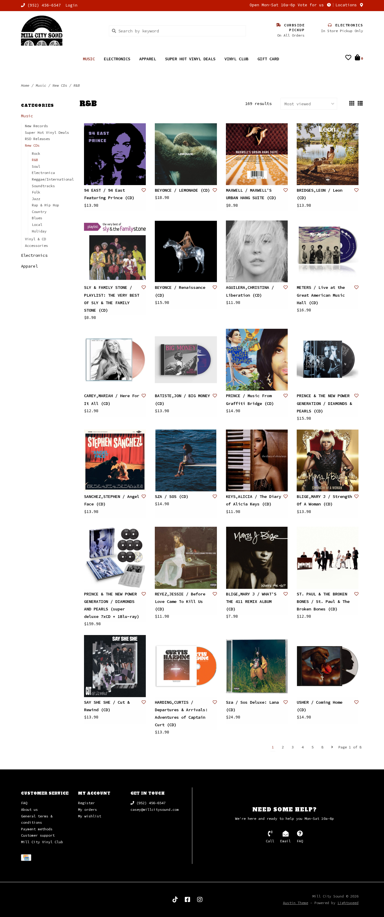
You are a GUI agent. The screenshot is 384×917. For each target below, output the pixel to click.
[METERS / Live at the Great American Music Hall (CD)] (327, 251)
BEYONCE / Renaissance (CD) (180, 291)
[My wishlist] (348, 58)
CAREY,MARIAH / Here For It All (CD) (111, 399)
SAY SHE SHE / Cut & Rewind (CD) (107, 706)
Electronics (117, 58)
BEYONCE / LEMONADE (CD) (182, 190)
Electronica (43, 172)
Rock (36, 153)
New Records (36, 126)
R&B (77, 85)
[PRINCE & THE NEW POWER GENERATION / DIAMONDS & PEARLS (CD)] (327, 360)
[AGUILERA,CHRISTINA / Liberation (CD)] (257, 251)
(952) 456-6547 (150, 803)
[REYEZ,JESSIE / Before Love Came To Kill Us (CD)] (186, 558)
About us (29, 809)
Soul (36, 166)
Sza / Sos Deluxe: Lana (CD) (252, 706)
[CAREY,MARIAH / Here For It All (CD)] (115, 360)
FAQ (24, 803)
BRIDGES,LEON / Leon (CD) (319, 193)
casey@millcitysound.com (154, 809)
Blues (37, 218)
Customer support (38, 835)
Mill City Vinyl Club (42, 842)
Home (25, 85)
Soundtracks (43, 186)
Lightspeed (348, 903)
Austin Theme (295, 903)
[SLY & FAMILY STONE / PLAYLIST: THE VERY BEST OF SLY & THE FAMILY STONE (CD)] (115, 251)
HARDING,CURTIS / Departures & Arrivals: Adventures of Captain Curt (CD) (181, 714)
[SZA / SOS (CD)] (186, 460)
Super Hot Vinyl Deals (190, 58)
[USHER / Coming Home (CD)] (327, 666)
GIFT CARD (268, 58)
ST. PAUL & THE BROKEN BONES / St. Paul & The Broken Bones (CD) (323, 601)
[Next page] (332, 747)
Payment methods (36, 829)
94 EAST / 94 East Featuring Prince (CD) (109, 193)
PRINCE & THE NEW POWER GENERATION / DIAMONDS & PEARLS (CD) (324, 403)
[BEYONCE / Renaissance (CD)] (186, 251)
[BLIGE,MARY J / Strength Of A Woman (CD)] (327, 460)
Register (86, 803)
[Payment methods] (27, 858)
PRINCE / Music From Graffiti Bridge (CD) (250, 399)
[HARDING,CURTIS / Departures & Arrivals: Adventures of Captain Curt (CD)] (186, 666)
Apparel (147, 58)
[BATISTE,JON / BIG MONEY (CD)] (186, 360)
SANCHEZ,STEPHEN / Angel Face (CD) (111, 500)
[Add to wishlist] (144, 190)
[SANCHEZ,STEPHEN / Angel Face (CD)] (115, 460)
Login (71, 5)
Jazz (36, 198)
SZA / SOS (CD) (171, 496)
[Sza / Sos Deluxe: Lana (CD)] (257, 666)
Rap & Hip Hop (45, 205)
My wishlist (89, 816)
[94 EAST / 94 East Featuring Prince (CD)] (115, 154)
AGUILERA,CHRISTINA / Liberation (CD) (250, 291)
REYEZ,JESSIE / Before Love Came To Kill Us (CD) (180, 601)
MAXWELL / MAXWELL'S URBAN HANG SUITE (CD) (251, 193)
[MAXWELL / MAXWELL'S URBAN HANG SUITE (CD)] (257, 154)
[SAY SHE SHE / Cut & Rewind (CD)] (115, 666)
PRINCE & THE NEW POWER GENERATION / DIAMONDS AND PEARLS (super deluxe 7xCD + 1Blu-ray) (111, 605)
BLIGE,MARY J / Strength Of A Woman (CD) (324, 500)
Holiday (39, 231)
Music (89, 58)
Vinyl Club (236, 58)
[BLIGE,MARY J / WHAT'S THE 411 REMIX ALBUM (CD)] (257, 558)
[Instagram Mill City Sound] (200, 900)
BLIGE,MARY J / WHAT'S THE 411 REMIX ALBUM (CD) (251, 601)
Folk (36, 192)
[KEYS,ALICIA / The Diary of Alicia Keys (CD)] (257, 460)
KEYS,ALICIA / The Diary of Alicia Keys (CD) (253, 500)
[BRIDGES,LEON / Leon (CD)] (327, 154)
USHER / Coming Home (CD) (319, 706)
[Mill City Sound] (60, 31)
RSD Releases (37, 138)
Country (39, 211)
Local (37, 224)
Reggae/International (53, 179)
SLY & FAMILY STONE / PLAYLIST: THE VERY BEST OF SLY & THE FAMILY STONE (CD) (111, 299)
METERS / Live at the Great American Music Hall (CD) (321, 295)
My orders (87, 809)
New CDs (59, 85)
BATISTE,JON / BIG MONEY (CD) (182, 399)
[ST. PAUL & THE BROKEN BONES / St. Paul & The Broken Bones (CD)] (327, 558)
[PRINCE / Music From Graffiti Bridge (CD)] (257, 360)
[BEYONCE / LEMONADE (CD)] (186, 154)
